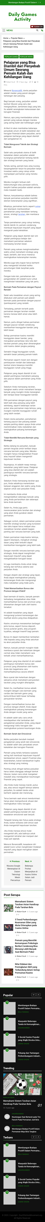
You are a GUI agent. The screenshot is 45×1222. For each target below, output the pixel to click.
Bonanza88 (17, 90)
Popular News (26, 57)
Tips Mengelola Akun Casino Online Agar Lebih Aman (29, 1056)
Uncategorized (24, 1012)
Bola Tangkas (17, 1126)
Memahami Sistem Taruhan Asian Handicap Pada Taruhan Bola (27, 904)
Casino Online (23, 1028)
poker (38, 206)
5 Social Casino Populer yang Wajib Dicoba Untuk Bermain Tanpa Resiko (29, 1024)
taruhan (21, 214)
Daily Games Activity (22, 17)
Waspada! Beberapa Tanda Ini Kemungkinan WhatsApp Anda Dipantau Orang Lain (20, 3)
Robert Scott (10, 82)
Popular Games (11, 57)
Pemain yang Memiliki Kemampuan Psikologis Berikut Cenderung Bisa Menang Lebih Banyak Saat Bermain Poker (26, 946)
